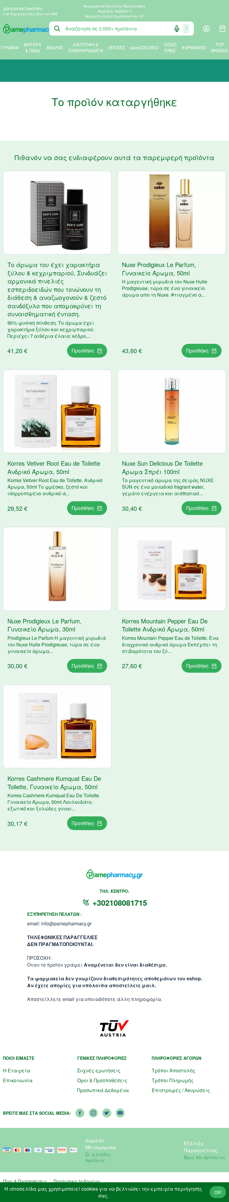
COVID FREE (170, 47)
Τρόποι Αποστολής (173, 1070)
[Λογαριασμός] (206, 28)
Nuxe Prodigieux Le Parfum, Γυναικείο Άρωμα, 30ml (44, 625)
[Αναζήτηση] (57, 28)
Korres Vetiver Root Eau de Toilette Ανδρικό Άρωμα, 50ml (53, 467)
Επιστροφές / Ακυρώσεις (181, 1090)
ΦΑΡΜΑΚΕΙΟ (194, 47)
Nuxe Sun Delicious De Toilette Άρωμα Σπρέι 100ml (162, 467)
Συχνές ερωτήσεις (98, 1070)
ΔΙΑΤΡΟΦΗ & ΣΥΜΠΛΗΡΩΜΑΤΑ (85, 47)
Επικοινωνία (18, 1080)
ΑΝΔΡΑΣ (55, 47)
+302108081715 (119, 902)
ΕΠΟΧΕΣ (117, 47)
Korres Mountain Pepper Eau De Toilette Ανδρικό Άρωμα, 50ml (165, 625)
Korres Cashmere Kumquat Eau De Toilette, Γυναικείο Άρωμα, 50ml (54, 782)
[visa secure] (51, 1150)
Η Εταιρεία (16, 1070)
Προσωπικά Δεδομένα (103, 1090)
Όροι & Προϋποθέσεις (102, 1080)
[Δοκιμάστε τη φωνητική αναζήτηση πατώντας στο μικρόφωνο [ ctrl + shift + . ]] (176, 28)
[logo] (21, 29)
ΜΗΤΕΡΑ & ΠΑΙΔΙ (32, 47)
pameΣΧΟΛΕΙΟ (144, 47)
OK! (218, 1192)
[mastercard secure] (63, 1150)
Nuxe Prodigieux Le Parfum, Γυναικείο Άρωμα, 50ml (159, 268)
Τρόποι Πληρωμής (173, 1080)
